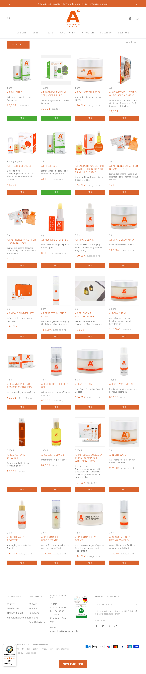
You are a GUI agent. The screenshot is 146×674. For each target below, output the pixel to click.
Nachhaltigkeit (15, 613)
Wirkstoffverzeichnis (18, 617)
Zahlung (33, 617)
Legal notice (31, 653)
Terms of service (62, 649)
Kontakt (33, 603)
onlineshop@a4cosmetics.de (64, 631)
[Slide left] (9, 4)
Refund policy (32, 649)
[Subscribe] (137, 604)
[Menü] (14, 646)
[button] (8, 18)
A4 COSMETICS (20, 645)
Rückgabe (34, 613)
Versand (33, 608)
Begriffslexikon (37, 622)
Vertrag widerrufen (73, 663)
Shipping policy (16, 653)
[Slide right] (136, 4)
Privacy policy (47, 649)
